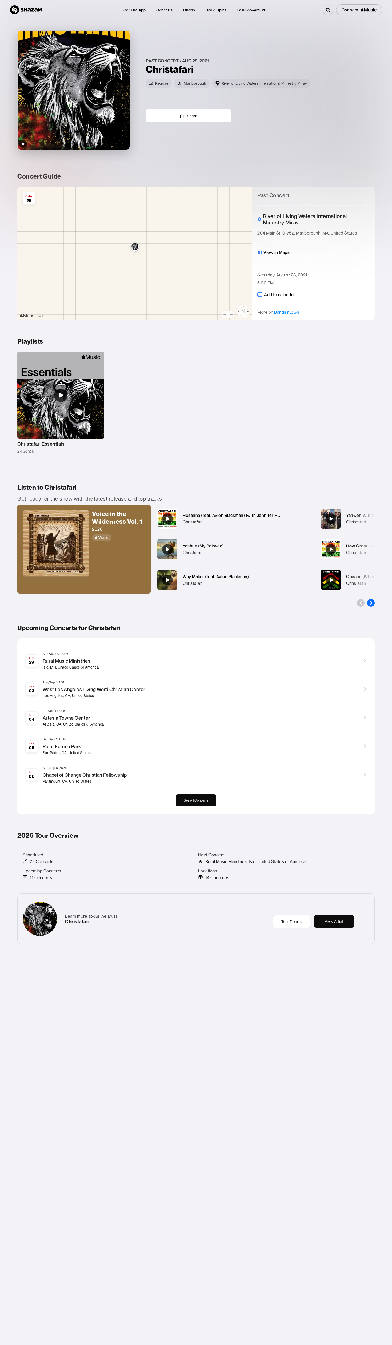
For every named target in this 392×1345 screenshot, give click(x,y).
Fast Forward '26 (251, 10)
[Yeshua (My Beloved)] (167, 549)
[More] (304, 518)
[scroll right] (371, 603)
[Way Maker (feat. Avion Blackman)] (167, 580)
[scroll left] (361, 603)
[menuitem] (134, 10)
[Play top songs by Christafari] (23, 144)
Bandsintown (286, 312)
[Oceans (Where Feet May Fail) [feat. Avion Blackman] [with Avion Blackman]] (331, 580)
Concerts (164, 10)
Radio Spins (216, 10)
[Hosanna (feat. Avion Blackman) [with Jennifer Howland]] (167, 518)
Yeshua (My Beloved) (203, 546)
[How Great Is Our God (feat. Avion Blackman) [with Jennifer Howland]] (331, 549)
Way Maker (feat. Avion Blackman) (216, 576)
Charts (189, 10)
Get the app (134, 10)
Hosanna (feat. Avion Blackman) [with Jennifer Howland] (238, 515)
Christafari (193, 522)
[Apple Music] (118, 537)
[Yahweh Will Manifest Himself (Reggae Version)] (331, 518)
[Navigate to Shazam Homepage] (26, 9)
